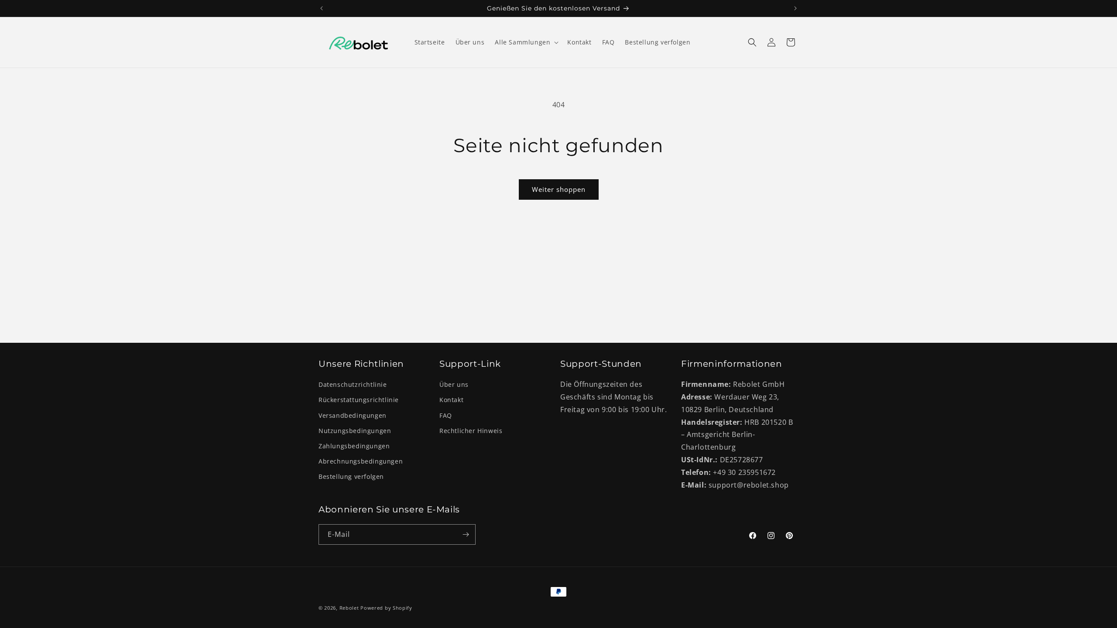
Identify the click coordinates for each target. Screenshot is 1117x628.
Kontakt (451, 400)
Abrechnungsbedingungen (361, 461)
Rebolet (349, 607)
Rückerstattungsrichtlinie (359, 400)
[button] (526, 42)
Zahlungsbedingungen (354, 446)
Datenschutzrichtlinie (353, 384)
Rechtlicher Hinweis (470, 431)
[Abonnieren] (465, 534)
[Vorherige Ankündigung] (321, 8)
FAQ (445, 415)
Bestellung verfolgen (351, 476)
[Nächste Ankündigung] (795, 8)
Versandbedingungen (353, 415)
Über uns (454, 384)
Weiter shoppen (559, 189)
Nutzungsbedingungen (355, 431)
